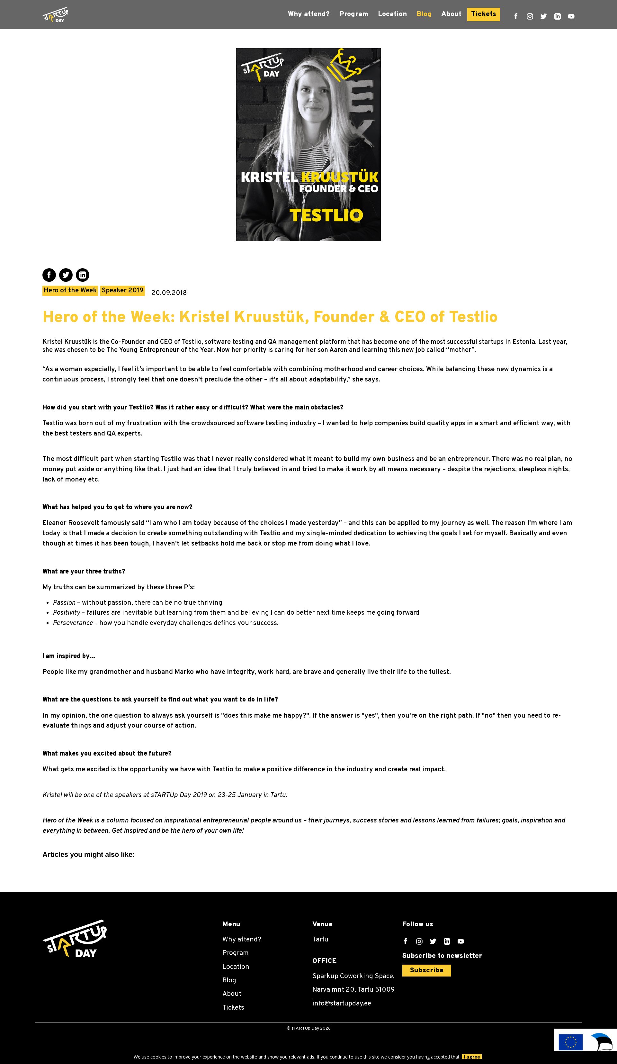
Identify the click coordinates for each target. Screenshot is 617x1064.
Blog (424, 14)
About (451, 14)
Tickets (483, 14)
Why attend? (309, 14)
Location (392, 14)
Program (353, 14)
